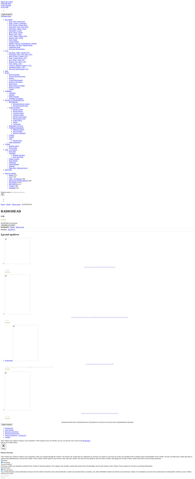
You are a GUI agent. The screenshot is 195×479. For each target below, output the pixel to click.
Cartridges (12, 93)
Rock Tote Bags (18, 157)
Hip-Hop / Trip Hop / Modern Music (20, 45)
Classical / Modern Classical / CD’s (20, 65)
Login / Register (6, 5)
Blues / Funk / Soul (15, 34)
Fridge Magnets (14, 164)
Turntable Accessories (16, 98)
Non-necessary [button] (5, 468)
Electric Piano (17, 140)
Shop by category (10, 173)
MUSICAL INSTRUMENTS (14, 100)
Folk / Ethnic (13, 40)
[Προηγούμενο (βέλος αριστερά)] (1, 477)
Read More (86, 441)
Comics (11, 89)
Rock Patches (13, 161)
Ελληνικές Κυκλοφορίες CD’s (19, 69)
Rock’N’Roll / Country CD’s (18, 56)
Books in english (14, 87)
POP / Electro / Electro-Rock (18, 25)
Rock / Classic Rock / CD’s (18, 58)
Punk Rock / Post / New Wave (19, 27)
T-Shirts (7, 144)
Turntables (8, 91)
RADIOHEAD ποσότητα (9, 223)
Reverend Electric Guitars (21, 104)
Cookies (7, 437)
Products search (6, 192)
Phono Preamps (14, 96)
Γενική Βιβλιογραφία (16, 80)
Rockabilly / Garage (15, 31)
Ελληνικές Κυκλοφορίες (17, 49)
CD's (10, 177)
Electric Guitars (18, 109)
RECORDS (9, 20)
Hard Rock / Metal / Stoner (17, 29)
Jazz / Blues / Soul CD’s (16, 60)
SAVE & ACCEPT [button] (7, 473)
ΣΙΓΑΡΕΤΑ (11, 229)
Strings (15, 122)
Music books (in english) (17, 85)
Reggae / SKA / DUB (16, 38)
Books (7, 73)
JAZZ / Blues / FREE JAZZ (18, 36)
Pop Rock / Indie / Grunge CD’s (19, 53)
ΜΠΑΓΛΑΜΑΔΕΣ (19, 133)
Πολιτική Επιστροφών (12, 433)
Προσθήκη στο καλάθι (8, 225)
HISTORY (8, 170)
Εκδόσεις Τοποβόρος (16, 82)
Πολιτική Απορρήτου (12, 432)
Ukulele (11, 137)
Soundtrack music (14, 47)
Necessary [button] (4, 460)
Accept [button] (80, 441)
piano (10, 139)
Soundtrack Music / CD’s (17, 67)
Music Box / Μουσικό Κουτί (18, 168)
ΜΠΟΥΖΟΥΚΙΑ (18, 129)
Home (3, 204)
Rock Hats (12, 151)
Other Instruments (14, 142)
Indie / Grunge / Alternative (18, 23)
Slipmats (11, 95)
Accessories (17, 124)
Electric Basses (18, 111)
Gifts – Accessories (11, 150)
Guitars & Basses (14, 107)
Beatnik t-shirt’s (14, 146)
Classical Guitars (18, 115)
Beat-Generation (14, 74)
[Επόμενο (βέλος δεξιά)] (3, 477)
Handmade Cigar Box (16, 126)
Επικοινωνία (9, 428)
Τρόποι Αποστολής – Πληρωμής (15, 435)
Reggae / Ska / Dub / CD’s (17, 62)
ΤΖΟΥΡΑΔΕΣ (17, 131)
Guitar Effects (17, 120)
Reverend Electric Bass (20, 106)
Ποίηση (11, 78)
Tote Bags (12, 153)
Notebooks (12, 162)
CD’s (6, 51)
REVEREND (13, 102)
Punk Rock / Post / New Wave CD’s (20, 54)
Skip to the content (7, 2)
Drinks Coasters (14, 159)
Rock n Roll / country (16, 32)
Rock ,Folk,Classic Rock (17, 21)
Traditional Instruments (16, 128)
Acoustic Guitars (18, 113)
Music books (13, 84)
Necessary (6, 462)
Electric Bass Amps (19, 118)
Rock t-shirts (13, 148)
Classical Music (14, 42)
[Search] (2, 194)
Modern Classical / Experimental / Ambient (23, 43)
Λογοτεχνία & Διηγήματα (17, 76)
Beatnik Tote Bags (19, 155)
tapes (6, 71)
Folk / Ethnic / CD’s (15, 64)
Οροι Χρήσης (9, 430)
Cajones (11, 135)
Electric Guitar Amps (20, 117)
